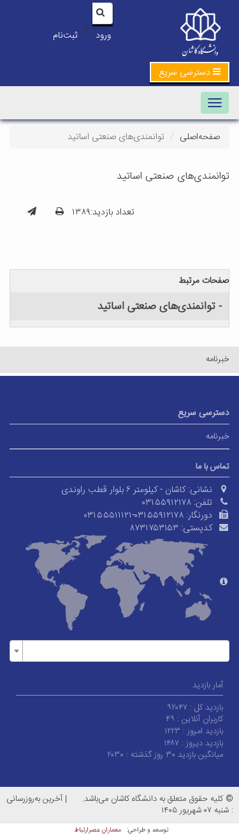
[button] (189, 72)
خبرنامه (217, 359)
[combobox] (119, 651)
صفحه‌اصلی (200, 137)
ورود (103, 35)
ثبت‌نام (65, 35)
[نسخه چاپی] (59, 212)
